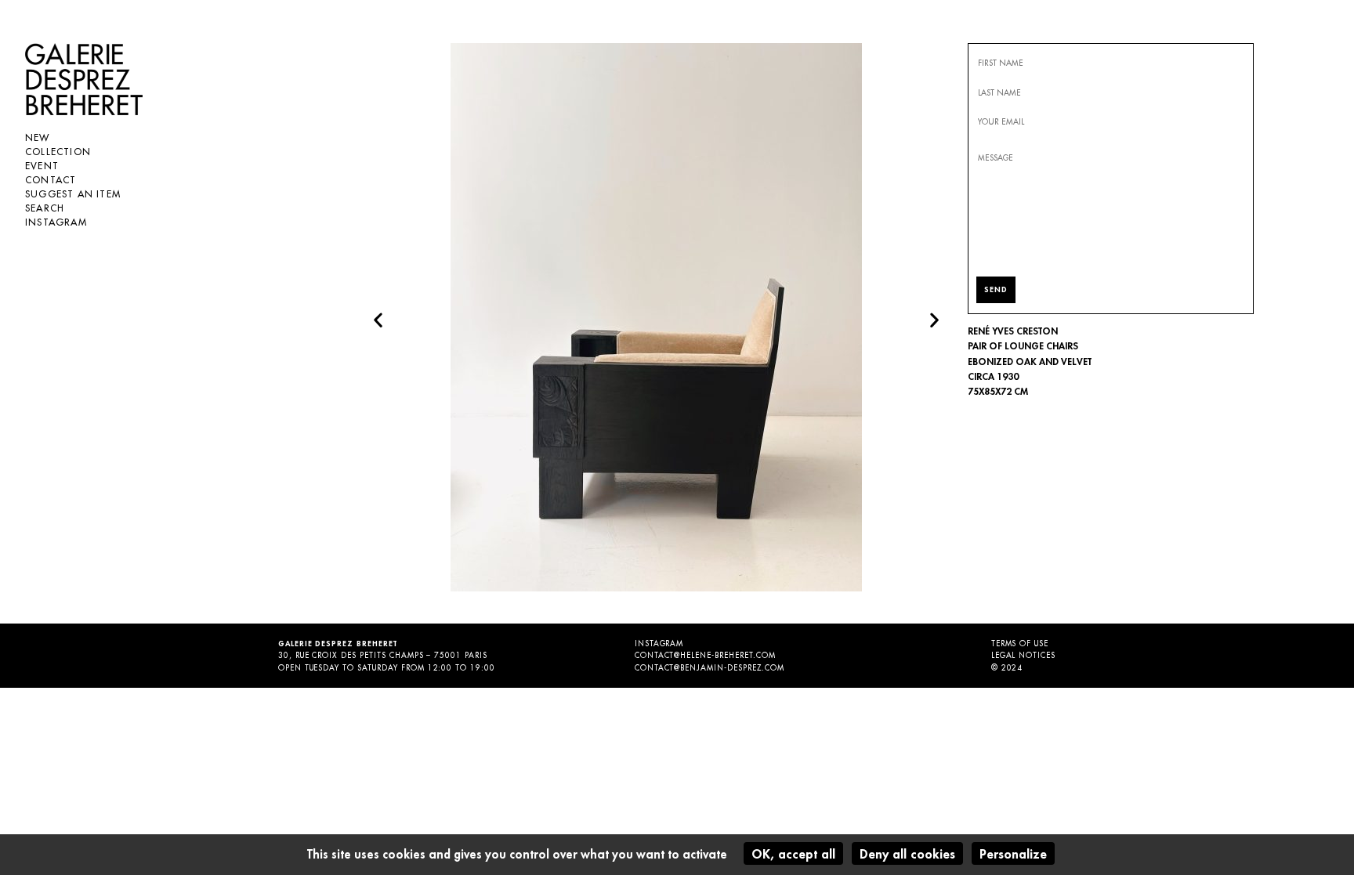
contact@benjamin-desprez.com (709, 668)
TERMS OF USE (1020, 643)
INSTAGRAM (659, 643)
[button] (378, 320)
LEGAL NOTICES (1023, 655)
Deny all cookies (907, 853)
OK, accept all (793, 853)
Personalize (1013, 853)
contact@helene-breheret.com (705, 655)
